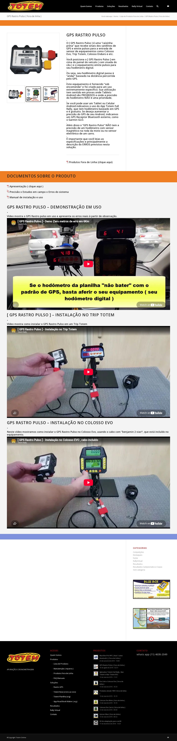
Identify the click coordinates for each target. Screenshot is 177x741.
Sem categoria (139, 570)
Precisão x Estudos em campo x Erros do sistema (39, 192)
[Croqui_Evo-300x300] (33, 94)
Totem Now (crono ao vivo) (65, 692)
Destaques (137, 555)
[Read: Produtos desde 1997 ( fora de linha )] (95, 692)
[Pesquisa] (157, 6)
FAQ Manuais (59, 678)
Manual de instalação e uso (26, 197)
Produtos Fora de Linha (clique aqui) (91, 162)
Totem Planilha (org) (62, 696)
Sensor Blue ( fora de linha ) (110, 714)
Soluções (54, 682)
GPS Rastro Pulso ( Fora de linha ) (24, 16)
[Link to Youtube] (168, 6)
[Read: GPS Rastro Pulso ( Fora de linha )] (95, 666)
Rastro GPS (58, 687)
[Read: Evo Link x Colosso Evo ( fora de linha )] (95, 683)
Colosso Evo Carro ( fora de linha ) (112, 707)
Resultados (138, 564)
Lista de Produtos (61, 664)
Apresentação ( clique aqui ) (26, 186)
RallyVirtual (137, 561)
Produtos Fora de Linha (63, 673)
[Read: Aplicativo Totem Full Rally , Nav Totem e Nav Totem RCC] (95, 673)
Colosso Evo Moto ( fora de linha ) (112, 700)
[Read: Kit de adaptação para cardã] (95, 722)
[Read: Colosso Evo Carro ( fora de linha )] (95, 708)
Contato (53, 714)
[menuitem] (86, 6)
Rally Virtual (55, 710)
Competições (138, 552)
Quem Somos (56, 655)
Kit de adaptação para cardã (110, 721)
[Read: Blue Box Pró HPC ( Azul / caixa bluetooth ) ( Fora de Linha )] (95, 657)
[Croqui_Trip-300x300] (51, 94)
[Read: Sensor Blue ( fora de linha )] (95, 715)
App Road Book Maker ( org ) (65, 701)
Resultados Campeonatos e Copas (147, 567)
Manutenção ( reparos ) (63, 668)
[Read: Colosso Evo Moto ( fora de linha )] (95, 701)
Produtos (54, 659)
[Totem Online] (26, 6)
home (135, 558)
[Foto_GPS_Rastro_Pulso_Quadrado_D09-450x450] (33, 59)
